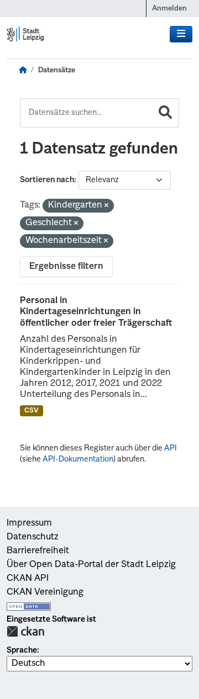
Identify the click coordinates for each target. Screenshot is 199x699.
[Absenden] (165, 113)
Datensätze (56, 70)
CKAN (25, 631)
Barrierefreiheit (38, 551)
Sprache (22, 650)
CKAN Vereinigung (45, 592)
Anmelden (169, 8)
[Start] (23, 71)
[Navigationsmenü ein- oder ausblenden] (181, 34)
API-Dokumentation (78, 459)
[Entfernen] (106, 206)
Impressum (29, 523)
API (170, 448)
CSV (31, 410)
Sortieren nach (47, 180)
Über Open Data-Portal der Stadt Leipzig (91, 564)
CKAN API (28, 578)
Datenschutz (33, 537)
